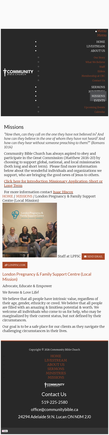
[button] (93, 256)
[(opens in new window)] (5, 431)
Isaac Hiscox (63, 192)
